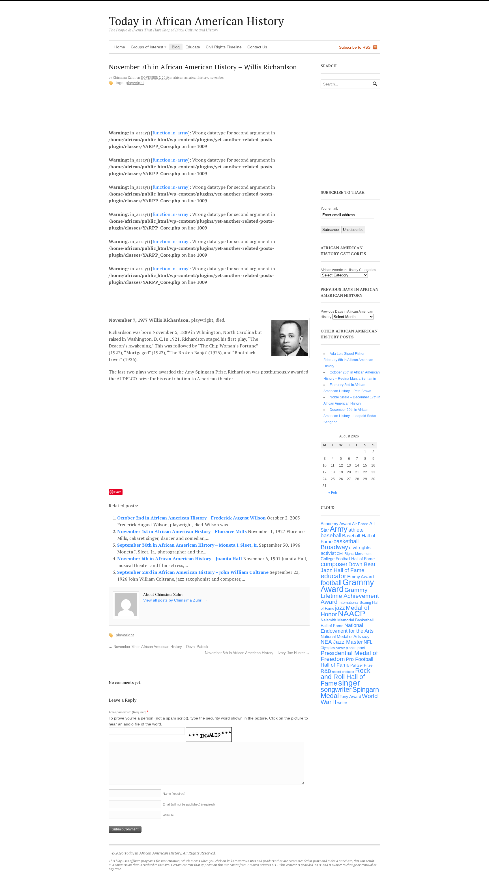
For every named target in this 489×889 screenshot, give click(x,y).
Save (117, 492)
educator (333, 576)
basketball (346, 541)
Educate (192, 47)
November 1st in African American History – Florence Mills (182, 531)
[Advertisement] (214, 106)
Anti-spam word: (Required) (128, 712)
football (331, 583)
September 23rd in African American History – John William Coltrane (193, 572)
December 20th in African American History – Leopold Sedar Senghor (349, 416)
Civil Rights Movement (354, 554)
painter (340, 648)
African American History (190, 78)
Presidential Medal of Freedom (349, 656)
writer (342, 702)
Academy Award (336, 523)
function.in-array (170, 133)
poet (361, 647)
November (217, 78)
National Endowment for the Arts (347, 628)
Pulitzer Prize (361, 665)
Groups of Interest (145, 47)
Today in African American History (196, 20)
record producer (343, 671)
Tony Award (350, 696)
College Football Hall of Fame (348, 558)
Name (174, 793)
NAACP (351, 613)
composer (334, 564)
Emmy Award (360, 576)
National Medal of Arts (341, 636)
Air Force (360, 523)
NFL (368, 642)
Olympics (328, 648)
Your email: (329, 209)
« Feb (332, 493)
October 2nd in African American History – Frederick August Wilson (192, 518)
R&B (326, 671)
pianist (351, 648)
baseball (331, 535)
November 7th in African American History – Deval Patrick (158, 647)
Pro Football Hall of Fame (347, 662)
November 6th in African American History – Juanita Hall (180, 558)
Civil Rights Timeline (224, 47)
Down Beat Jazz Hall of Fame (348, 567)
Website (168, 815)
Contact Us (257, 47)
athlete (356, 530)
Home (119, 47)
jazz (340, 608)
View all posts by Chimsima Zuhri (175, 600)
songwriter (336, 689)
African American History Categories (348, 270)
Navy (365, 637)
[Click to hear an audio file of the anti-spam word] (209, 731)
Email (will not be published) (189, 804)
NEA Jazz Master (342, 642)
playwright (135, 82)
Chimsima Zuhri (124, 78)
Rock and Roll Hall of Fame (345, 677)
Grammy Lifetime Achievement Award (350, 596)
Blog (176, 47)
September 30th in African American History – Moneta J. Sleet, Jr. (188, 545)
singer (349, 682)
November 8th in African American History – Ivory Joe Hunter (257, 653)
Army (339, 529)
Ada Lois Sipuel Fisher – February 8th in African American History (348, 360)
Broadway (334, 547)
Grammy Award (347, 585)
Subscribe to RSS (354, 47)
